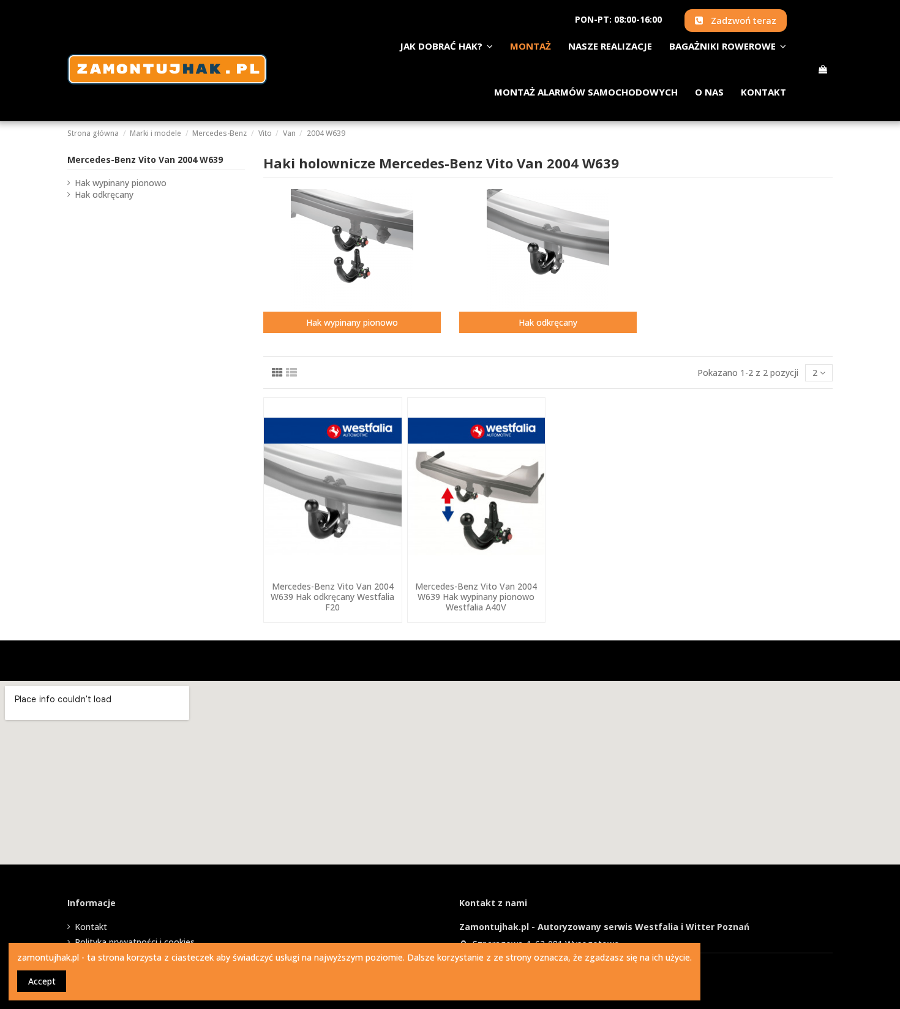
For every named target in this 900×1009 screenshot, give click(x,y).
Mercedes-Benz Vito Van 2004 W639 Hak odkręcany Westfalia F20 (332, 596)
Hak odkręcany (548, 322)
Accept (42, 981)
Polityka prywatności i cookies (135, 942)
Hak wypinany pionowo (352, 322)
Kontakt (91, 926)
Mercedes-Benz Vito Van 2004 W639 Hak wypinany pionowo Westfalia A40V (476, 596)
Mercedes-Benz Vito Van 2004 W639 (145, 159)
